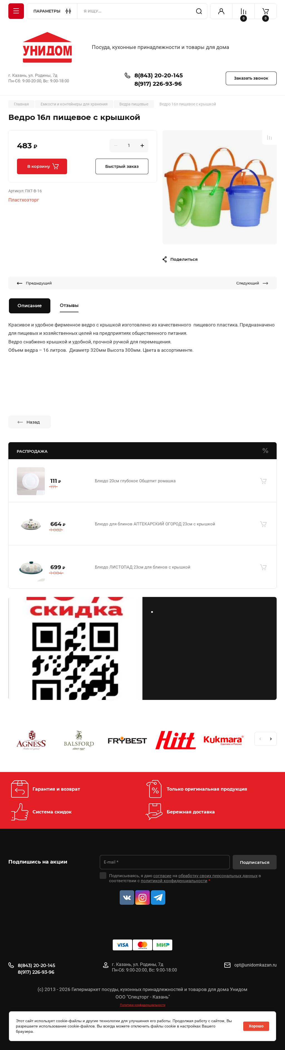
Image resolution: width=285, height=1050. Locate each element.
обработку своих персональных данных (217, 875)
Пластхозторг (23, 200)
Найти (199, 11)
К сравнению (269, 137)
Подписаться (254, 862)
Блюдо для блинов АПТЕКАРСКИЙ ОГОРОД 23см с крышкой (155, 524)
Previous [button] (260, 739)
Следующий (247, 283)
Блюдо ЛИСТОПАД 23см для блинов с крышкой (142, 567)
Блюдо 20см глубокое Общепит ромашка (135, 480)
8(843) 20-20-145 (158, 75)
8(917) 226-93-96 (158, 83)
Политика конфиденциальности (142, 1005)
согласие (162, 875)
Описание (30, 305)
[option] (220, 187)
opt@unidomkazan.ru (255, 965)
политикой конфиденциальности (174, 880)
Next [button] (271, 739)
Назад (33, 422)
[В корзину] (263, 481)
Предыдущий (39, 283)
